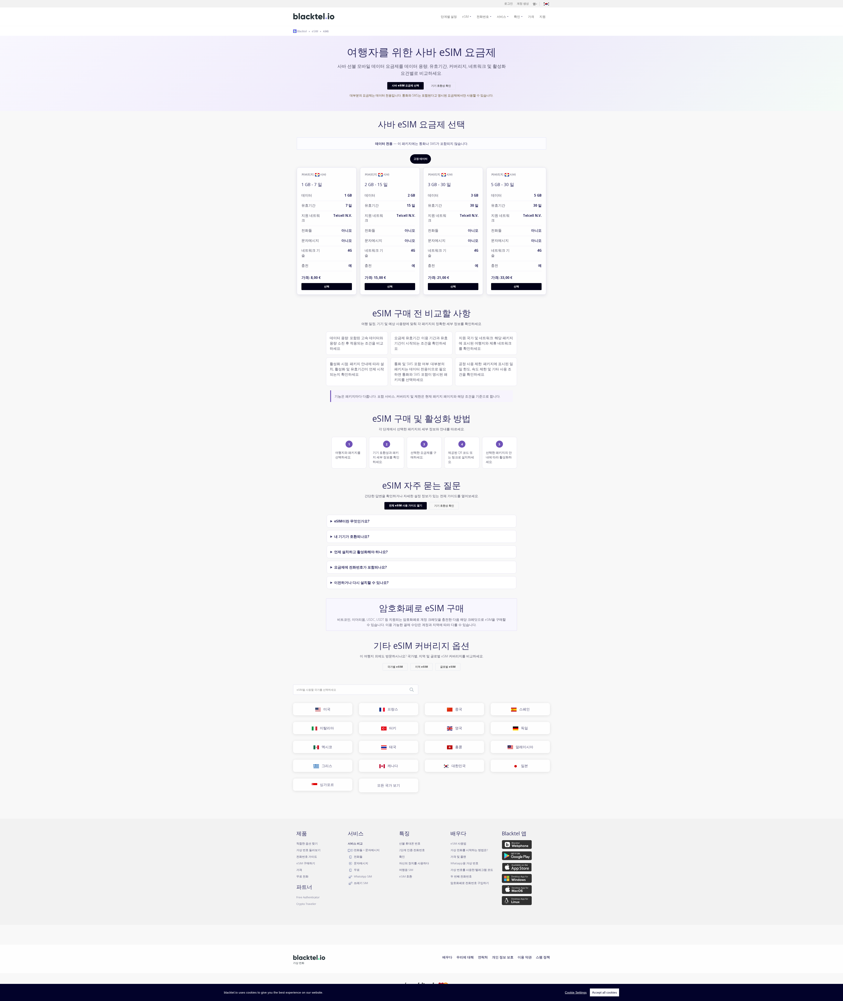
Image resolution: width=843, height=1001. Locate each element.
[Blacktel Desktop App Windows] (517, 879)
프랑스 (391, 709)
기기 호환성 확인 (441, 86)
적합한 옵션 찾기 (307, 843)
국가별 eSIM (395, 667)
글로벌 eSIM (448, 667)
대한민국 (457, 765)
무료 (356, 870)
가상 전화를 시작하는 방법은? (469, 850)
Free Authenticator (308, 897)
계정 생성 (523, 3)
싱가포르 (325, 784)
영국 (457, 728)
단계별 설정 (449, 16)
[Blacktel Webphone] (517, 845)
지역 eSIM (421, 667)
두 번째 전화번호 (461, 876)
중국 (457, 709)
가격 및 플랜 (458, 857)
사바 (326, 31)
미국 (325, 709)
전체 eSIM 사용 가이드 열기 (405, 505)
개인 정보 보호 (502, 957)
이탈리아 (325, 728)
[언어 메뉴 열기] (546, 4)
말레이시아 (523, 746)
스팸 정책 (543, 957)
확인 (517, 16)
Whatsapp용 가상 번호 (464, 863)
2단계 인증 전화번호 (412, 850)
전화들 (357, 857)
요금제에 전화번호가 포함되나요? (360, 567)
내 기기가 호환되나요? (351, 536)
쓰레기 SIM (360, 883)
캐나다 (391, 765)
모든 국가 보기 (388, 785)
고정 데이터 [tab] (420, 158)
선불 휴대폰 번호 (409, 843)
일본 (523, 765)
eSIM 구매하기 (305, 863)
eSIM (465, 16)
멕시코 (325, 746)
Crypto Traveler (306, 904)
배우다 (447, 957)
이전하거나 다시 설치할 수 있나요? (361, 582)
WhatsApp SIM (362, 876)
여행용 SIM (406, 870)
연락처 (483, 957)
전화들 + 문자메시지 (366, 850)
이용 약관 (525, 957)
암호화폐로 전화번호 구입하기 (469, 883)
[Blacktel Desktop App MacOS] (517, 890)
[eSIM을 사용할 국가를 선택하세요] (411, 689)
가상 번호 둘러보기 (308, 850)
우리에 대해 (465, 957)
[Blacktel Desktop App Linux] (517, 901)
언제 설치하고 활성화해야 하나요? (361, 551)
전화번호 (483, 16)
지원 (542, 16)
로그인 (508, 3)
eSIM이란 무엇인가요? (351, 521)
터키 (391, 728)
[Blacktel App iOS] (517, 868)
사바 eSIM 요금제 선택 (405, 85)
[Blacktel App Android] (517, 857)
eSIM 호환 (405, 876)
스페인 (523, 709)
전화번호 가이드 (306, 857)
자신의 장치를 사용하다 (414, 863)
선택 (326, 286)
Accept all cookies (604, 992)
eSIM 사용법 (458, 843)
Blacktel (302, 31)
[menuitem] (450, 16)
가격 (531, 16)
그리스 (325, 765)
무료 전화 (302, 876)
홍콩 (457, 746)
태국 (391, 746)
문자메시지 (360, 863)
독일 (523, 728)
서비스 (501, 16)
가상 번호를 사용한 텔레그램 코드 (471, 870)
